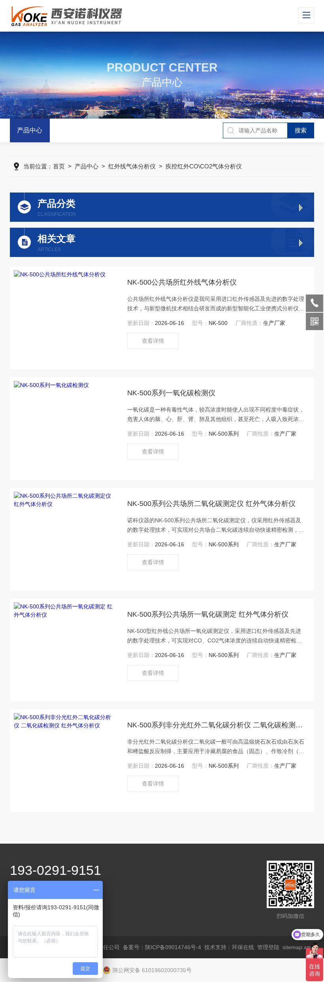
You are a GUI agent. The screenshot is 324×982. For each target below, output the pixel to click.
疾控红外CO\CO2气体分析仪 (204, 166)
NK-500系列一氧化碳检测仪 (171, 393)
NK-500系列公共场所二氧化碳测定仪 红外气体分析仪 (211, 504)
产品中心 (29, 130)
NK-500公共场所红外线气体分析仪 (182, 282)
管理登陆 (268, 947)
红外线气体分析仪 (132, 166)
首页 (59, 166)
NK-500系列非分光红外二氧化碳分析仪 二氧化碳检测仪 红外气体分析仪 (216, 725)
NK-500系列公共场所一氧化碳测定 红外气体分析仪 (207, 614)
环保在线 (243, 947)
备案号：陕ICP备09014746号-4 (162, 947)
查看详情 (153, 341)
